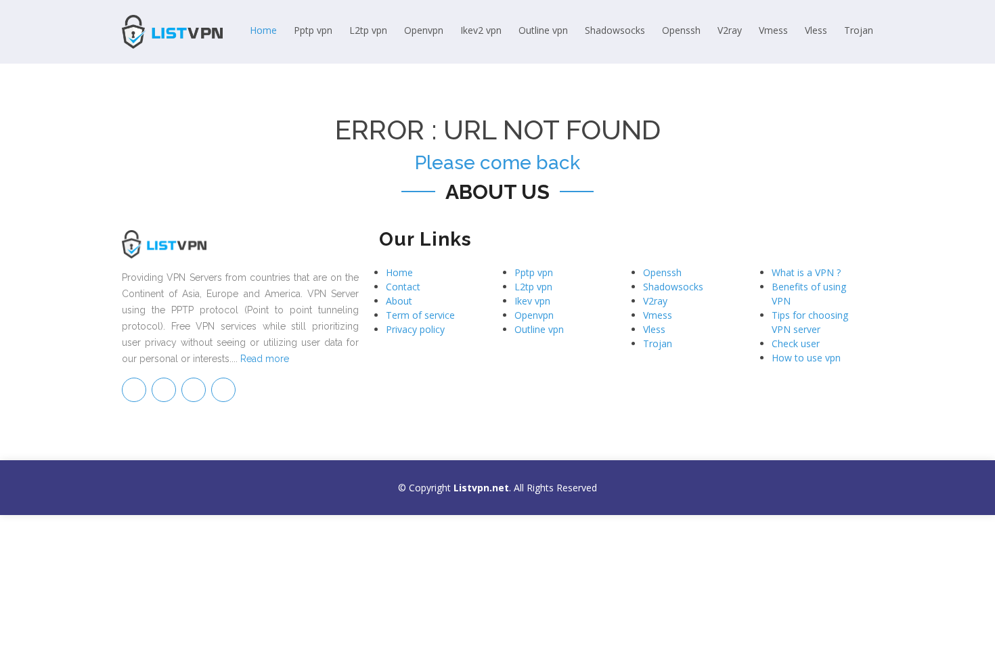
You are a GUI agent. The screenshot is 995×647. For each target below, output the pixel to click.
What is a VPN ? (806, 272)
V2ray (729, 30)
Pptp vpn (313, 30)
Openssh (681, 30)
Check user (796, 343)
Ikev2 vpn (481, 30)
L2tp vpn (368, 30)
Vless (816, 30)
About (399, 300)
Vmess (773, 30)
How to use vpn (806, 357)
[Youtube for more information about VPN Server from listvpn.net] (193, 390)
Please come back (497, 163)
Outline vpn (543, 30)
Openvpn (423, 30)
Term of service (420, 315)
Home (263, 30)
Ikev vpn (532, 300)
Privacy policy (415, 329)
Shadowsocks (615, 30)
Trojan (858, 30)
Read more (264, 358)
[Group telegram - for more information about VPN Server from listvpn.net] (134, 390)
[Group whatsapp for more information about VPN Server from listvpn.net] (223, 390)
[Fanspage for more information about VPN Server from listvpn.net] (164, 390)
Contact (403, 286)
